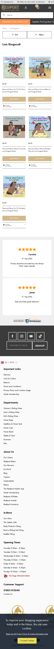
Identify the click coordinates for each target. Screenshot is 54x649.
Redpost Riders (10, 462)
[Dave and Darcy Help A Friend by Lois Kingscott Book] (14, 128)
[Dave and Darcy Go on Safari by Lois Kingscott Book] (40, 68)
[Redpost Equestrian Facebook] (12, 336)
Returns (7, 383)
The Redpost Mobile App (14, 489)
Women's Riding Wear (13, 408)
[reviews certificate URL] (27, 320)
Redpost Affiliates (11, 497)
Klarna (6, 485)
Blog (5, 473)
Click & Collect (10, 379)
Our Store (8, 519)
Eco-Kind (7, 469)
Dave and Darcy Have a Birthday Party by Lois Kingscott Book (39, 150)
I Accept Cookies (27, 641)
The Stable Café (10, 522)
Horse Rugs (8, 420)
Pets (5, 444)
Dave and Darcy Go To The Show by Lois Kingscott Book (13, 90)
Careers (7, 477)
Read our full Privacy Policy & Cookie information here (27, 634)
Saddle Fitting (9, 534)
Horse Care (8, 428)
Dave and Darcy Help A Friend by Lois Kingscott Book (14, 150)
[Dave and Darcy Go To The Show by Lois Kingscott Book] (14, 68)
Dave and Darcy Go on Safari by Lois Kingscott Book (39, 90)
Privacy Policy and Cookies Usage (17, 390)
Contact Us (8, 594)
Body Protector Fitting (12, 526)
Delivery (7, 375)
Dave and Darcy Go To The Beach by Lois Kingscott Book (14, 209)
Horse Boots (8, 432)
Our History (8, 458)
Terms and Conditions (12, 387)
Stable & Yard (9, 436)
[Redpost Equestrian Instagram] (22, 336)
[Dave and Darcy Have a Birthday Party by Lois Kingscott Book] (40, 128)
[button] (9, 362)
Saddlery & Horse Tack (13, 424)
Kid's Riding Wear (11, 416)
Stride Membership (11, 394)
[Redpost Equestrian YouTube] (31, 336)
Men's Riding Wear (11, 412)
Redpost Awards (10, 501)
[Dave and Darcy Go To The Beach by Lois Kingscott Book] (14, 187)
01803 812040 (12, 590)
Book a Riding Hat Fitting (14, 530)
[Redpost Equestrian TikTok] (40, 336)
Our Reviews (9, 465)
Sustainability (9, 481)
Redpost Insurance (11, 504)
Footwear (7, 440)
